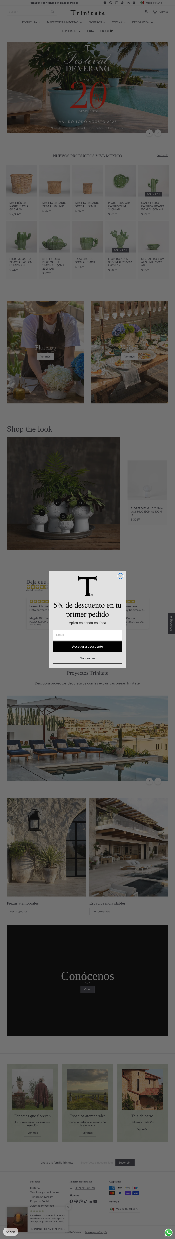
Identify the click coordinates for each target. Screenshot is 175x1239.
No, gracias (87, 658)
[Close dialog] (120, 576)
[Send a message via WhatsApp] (168, 1232)
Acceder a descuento (87, 646)
